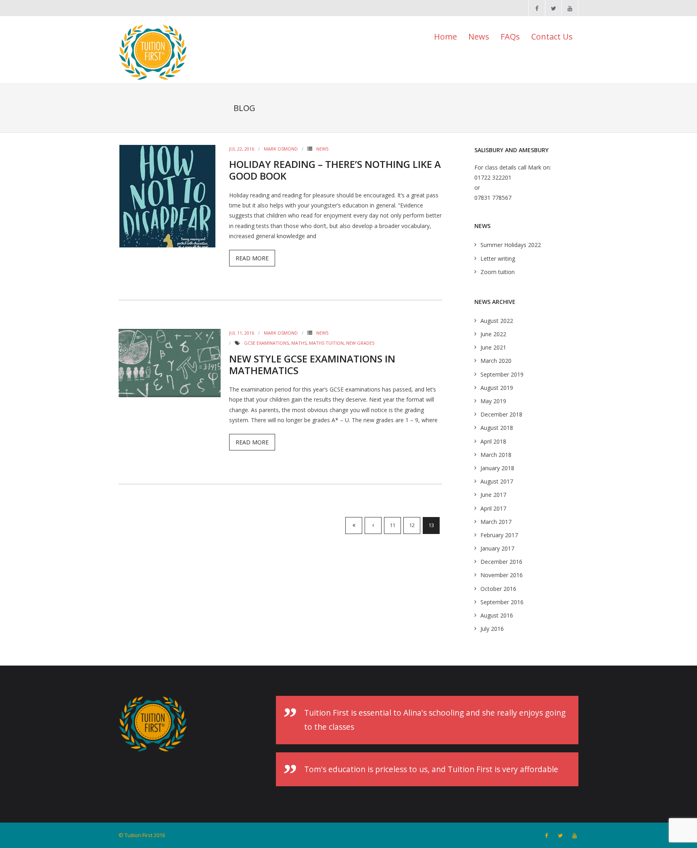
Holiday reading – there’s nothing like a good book (335, 169)
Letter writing (497, 258)
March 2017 (495, 522)
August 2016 (496, 615)
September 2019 (502, 374)
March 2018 (495, 455)
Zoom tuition (497, 272)
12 (412, 525)
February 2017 (499, 535)
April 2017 (493, 508)
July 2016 (492, 628)
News (322, 149)
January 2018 (497, 468)
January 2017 (497, 548)
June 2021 (493, 347)
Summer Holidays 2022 (510, 245)
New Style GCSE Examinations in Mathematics (312, 364)
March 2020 (495, 360)
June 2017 (493, 494)
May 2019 (493, 401)
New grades (360, 343)
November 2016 (501, 575)
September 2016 (502, 602)
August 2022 (496, 321)
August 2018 (496, 427)
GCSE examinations (266, 343)
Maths (299, 343)
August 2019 (496, 388)
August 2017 (496, 481)
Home (445, 36)
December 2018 (501, 414)
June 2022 (493, 334)
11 (392, 525)
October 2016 (498, 589)
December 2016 (501, 561)
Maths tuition (326, 343)
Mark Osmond (281, 149)
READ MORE (252, 258)
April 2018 (493, 441)
